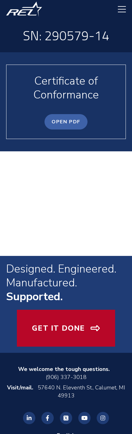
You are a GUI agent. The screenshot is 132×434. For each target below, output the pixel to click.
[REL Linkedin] (29, 418)
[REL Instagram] (103, 418)
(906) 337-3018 (66, 377)
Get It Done (58, 328)
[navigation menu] (119, 9)
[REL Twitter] (66, 418)
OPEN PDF (66, 121)
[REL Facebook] (47, 418)
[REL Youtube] (84, 418)
